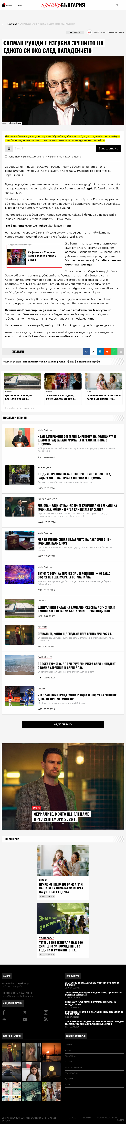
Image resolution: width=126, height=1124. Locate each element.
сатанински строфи (88, 361)
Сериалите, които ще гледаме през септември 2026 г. (75, 634)
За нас (6, 975)
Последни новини (15, 418)
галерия (69, 1045)
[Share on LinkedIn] (100, 351)
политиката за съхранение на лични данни (55, 156)
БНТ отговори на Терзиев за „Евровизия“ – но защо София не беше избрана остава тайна (74, 575)
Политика (70, 1056)
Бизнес (69, 1062)
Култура (69, 1079)
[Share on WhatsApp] (114, 351)
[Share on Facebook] (86, 351)
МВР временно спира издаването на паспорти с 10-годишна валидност (74, 541)
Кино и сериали (73, 1067)
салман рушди (12, 361)
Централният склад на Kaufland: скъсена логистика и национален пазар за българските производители (76, 609)
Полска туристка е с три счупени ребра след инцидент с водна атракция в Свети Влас (77, 666)
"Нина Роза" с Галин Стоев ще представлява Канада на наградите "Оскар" (90, 1003)
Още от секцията (63, 724)
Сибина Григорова (12, 986)
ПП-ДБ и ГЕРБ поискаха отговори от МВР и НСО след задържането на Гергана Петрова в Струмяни (74, 476)
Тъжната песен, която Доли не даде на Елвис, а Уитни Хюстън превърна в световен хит (93, 993)
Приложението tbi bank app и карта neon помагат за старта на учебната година (61, 888)
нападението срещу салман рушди (44, 361)
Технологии (71, 1073)
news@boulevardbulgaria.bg (17, 996)
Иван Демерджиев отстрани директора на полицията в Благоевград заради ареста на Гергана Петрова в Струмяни (77, 440)
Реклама (86, 1118)
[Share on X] (93, 351)
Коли (67, 1084)
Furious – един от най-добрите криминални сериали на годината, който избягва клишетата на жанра (77, 507)
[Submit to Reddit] (107, 351)
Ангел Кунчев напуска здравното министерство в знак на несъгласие (92, 984)
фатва (71, 361)
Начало (72, 1118)
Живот (68, 1050)
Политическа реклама (109, 1118)
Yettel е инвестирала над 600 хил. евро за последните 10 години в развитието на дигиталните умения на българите (61, 950)
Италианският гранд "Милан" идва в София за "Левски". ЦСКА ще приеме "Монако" (78, 697)
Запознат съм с (45, 156)
